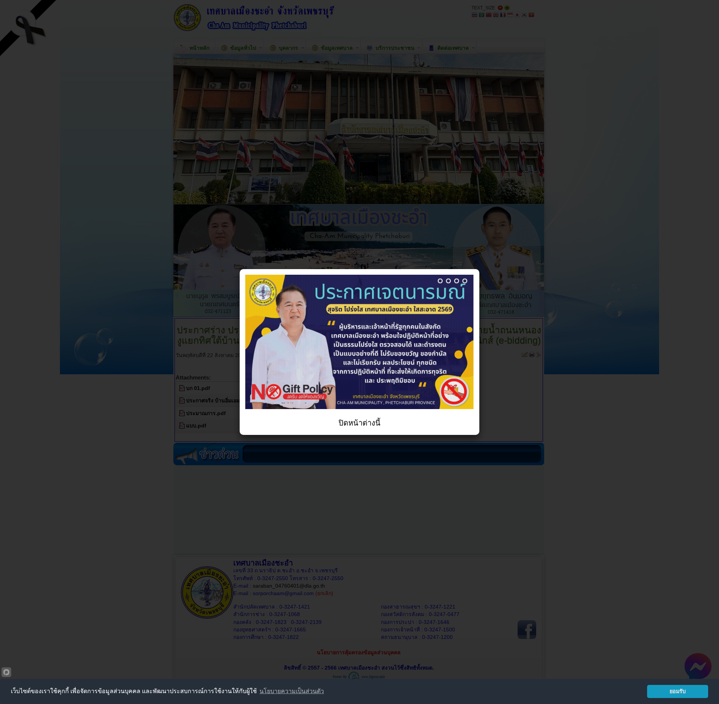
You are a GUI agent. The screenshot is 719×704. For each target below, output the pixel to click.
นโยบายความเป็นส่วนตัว (292, 691)
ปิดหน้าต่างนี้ (359, 423)
